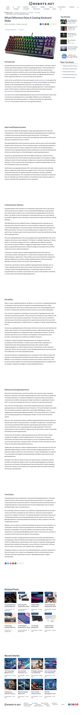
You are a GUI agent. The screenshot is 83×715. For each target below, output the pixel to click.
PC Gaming (20, 29)
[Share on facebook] (41, 24)
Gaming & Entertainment (10, 29)
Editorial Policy (44, 703)
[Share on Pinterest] (46, 24)
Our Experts (35, 703)
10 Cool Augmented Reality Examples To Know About (72, 20)
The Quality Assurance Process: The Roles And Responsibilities (70, 68)
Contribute (38, 704)
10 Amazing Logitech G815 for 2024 (10, 627)
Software (26, 9)
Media (8, 9)
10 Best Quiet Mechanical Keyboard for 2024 (37, 606)
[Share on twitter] (43, 24)
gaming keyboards (41, 80)
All (61, 9)
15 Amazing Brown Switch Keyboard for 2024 (10, 606)
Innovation (36, 9)
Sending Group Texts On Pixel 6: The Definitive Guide (73, 27)
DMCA (48, 705)
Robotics (25, 7)
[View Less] (55, 24)
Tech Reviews (61, 7)
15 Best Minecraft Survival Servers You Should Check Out (69, 77)
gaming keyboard (10, 91)
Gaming (42, 7)
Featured (46, 9)
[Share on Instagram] (11, 563)
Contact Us (55, 704)
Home (7, 7)
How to (51, 7)
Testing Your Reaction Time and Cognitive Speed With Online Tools (70, 65)
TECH (18, 7)
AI (13, 7)
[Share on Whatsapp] (48, 24)
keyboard (7, 101)
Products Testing (28, 704)
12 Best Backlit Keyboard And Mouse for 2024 (49, 627)
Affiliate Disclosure (38, 705)
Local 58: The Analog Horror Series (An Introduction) (72, 47)
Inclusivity (54, 703)
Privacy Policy (27, 705)
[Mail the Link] (53, 24)
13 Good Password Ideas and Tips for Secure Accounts (69, 74)
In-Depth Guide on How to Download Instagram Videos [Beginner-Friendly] (69, 71)
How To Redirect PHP (72, 41)
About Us (26, 703)
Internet (16, 9)
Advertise (46, 704)
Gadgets (72, 7)
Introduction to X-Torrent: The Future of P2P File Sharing (72, 34)
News (54, 9)
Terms (62, 704)
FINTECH (34, 7)
